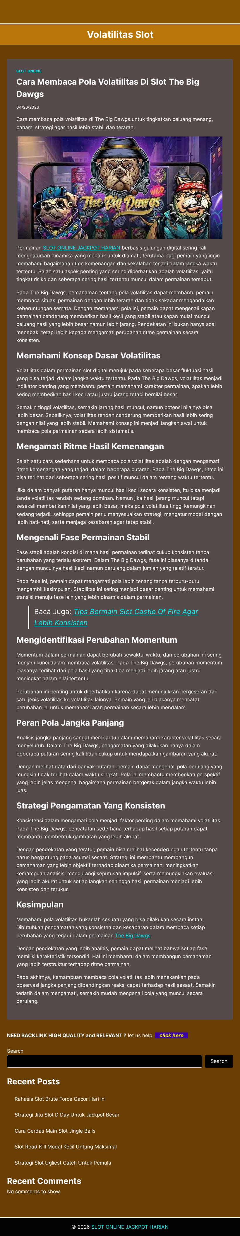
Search (15, 1051)
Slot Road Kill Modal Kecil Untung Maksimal (66, 1147)
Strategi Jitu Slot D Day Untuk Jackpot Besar (67, 1115)
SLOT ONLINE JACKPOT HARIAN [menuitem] (81, 248)
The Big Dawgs (132, 935)
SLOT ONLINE (29, 71)
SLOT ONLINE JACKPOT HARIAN (130, 1227)
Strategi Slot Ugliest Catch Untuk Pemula (63, 1163)
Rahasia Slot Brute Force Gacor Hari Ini (60, 1099)
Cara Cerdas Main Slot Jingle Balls (55, 1131)
